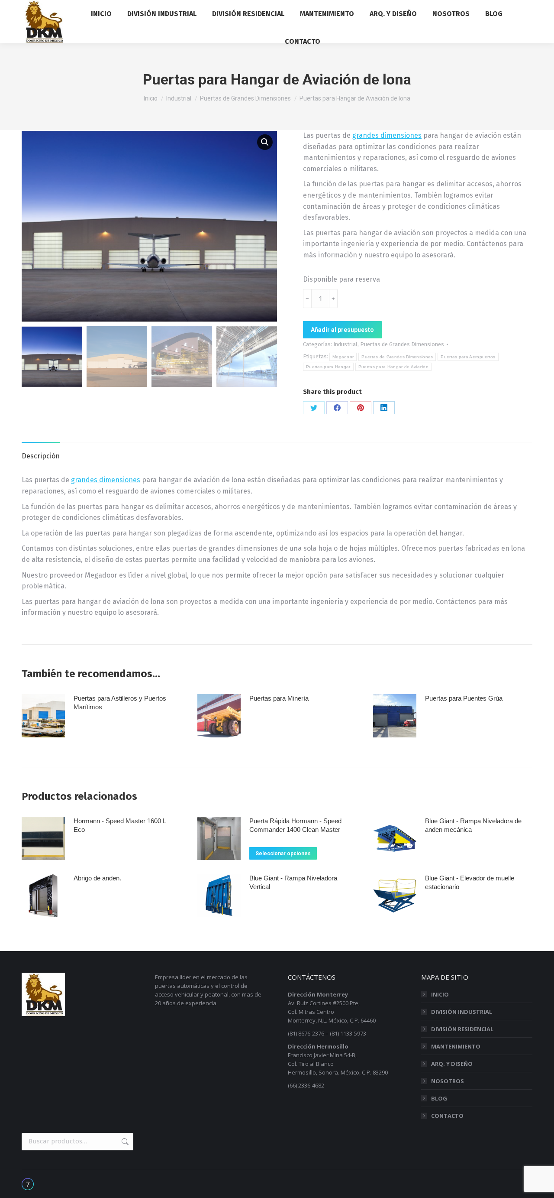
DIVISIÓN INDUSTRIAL (461, 1012)
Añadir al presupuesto (342, 329)
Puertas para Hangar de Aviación (393, 366)
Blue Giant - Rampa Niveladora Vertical (293, 882)
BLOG (439, 1098)
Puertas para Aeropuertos (468, 356)
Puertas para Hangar (328, 366)
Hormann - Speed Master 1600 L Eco (120, 825)
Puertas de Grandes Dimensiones (402, 344)
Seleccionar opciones (283, 854)
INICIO (440, 994)
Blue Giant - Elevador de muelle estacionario (469, 882)
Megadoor (343, 356)
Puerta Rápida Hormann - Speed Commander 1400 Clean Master (295, 825)
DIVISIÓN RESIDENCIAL (462, 1029)
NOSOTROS (447, 1081)
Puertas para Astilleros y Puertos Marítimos (120, 703)
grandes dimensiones (387, 135)
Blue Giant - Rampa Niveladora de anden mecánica (473, 825)
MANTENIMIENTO (455, 1046)
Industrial (345, 344)
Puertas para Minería (279, 698)
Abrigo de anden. (97, 878)
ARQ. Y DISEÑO (452, 1064)
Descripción (41, 456)
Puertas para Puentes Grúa (463, 698)
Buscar (124, 1141)
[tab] (41, 452)
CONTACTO (447, 1116)
